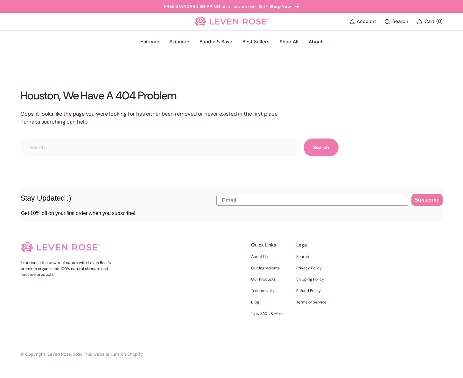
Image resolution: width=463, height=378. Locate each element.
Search (321, 147)
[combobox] (160, 147)
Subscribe (427, 200)
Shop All (289, 42)
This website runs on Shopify (113, 354)
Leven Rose (59, 354)
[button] (363, 21)
